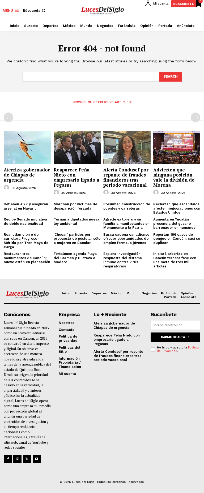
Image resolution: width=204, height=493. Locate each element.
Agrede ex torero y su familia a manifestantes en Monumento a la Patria (126, 223)
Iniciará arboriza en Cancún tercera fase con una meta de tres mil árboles (174, 260)
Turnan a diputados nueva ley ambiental (76, 221)
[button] (35, 10)
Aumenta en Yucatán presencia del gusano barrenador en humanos (174, 223)
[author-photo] (7, 188)
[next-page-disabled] (195, 117)
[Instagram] (17, 459)
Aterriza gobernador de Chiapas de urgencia (27, 175)
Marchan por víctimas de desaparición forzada (75, 206)
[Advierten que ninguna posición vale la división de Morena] (177, 147)
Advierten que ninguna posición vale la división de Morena (173, 177)
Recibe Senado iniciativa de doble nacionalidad (25, 221)
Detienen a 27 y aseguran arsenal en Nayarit (26, 206)
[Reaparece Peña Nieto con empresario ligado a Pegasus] (77, 147)
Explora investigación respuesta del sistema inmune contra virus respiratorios (122, 260)
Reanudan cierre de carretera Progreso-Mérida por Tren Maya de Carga (26, 241)
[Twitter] (27, 459)
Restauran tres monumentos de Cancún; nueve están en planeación (27, 258)
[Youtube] (37, 459)
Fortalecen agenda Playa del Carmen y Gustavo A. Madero (75, 258)
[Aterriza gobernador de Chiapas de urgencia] (27, 147)
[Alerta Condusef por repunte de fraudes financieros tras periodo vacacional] (127, 147)
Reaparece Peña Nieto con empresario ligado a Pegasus (76, 177)
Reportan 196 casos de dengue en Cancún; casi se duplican (176, 239)
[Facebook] (8, 459)
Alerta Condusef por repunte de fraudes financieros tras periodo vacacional (125, 177)
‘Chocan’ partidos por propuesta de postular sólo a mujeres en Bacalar (77, 239)
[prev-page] (8, 117)
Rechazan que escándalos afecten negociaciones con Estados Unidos (176, 208)
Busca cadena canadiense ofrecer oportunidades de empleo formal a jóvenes (126, 239)
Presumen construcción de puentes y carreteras (126, 206)
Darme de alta (173, 337)
